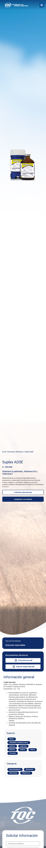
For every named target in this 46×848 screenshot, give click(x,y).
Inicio (4, 452)
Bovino (11, 739)
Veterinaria (11, 452)
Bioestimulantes (15, 769)
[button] (42, 5)
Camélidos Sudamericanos (18, 742)
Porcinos (12, 753)
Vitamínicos (26, 773)
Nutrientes (19, 452)
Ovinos (32, 749)
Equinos (12, 749)
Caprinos (23, 746)
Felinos (22, 749)
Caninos (12, 746)
